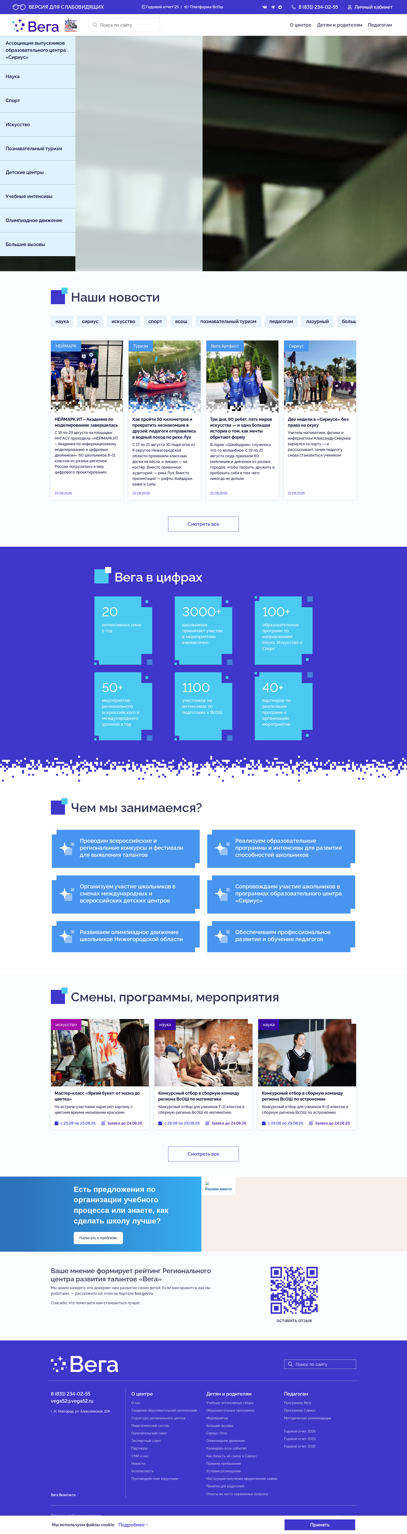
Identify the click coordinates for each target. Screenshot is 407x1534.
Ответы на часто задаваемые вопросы (237, 1494)
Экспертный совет (146, 1441)
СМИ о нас (140, 1456)
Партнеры (139, 1448)
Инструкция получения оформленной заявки (241, 1479)
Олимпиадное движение (34, 220)
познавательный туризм (228, 321)
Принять (320, 1525)
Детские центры (25, 172)
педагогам (281, 321)
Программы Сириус (300, 1410)
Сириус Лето (216, 1433)
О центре (300, 25)
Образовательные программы (230, 1410)
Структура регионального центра (158, 1418)
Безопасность (142, 1471)
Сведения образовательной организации (164, 1410)
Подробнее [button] (132, 1525)
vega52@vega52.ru (72, 1401)
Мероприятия (217, 1418)
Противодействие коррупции (154, 1479)
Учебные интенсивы (29, 196)
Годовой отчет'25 (162, 7)
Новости (138, 1463)
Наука (13, 76)
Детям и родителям (339, 25)
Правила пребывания (223, 1463)
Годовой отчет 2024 (300, 1431)
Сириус (90, 321)
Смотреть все (203, 524)
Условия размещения (223, 1471)
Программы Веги (297, 1403)
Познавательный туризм (34, 148)
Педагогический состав (150, 1426)
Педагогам (380, 25)
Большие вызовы (25, 244)
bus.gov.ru (144, 1293)
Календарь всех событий (226, 1448)
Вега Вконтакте (63, 1495)
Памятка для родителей (225, 1486)
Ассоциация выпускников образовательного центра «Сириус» (36, 50)
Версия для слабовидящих (66, 7)
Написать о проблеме (98, 1238)
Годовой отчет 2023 (300, 1439)
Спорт (13, 100)
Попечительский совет (149, 1433)
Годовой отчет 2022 (300, 1446)
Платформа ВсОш (206, 7)
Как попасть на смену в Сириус (231, 1456)
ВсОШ (181, 321)
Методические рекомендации (307, 1418)
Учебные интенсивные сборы (229, 1403)
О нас (135, 1403)
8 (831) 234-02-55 (318, 7)
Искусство (18, 124)
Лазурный (317, 321)
